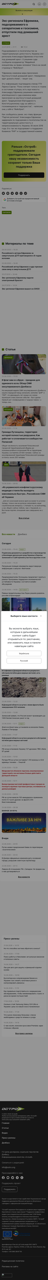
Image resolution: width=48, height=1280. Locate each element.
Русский (24, 661)
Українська (24, 653)
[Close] (40, 616)
